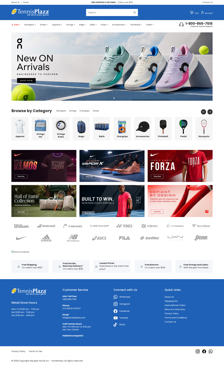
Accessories (118, 24)
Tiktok (122, 324)
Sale (16, 24)
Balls (92, 24)
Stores (26, 2)
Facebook (124, 311)
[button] (107, 98)
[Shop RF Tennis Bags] (43, 200)
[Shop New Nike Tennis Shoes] (111, 165)
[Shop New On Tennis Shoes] (112, 66)
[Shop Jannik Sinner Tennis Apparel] (180, 165)
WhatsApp (124, 296)
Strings (69, 24)
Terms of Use (35, 351)
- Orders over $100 (112, 2)
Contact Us (207, 2)
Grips (103, 24)
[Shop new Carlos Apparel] (43, 165)
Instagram (124, 303)
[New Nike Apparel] (111, 200)
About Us (15, 2)
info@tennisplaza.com (73, 317)
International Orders (175, 305)
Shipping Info (171, 301)
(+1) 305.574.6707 (71, 308)
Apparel (56, 24)
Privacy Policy (172, 313)
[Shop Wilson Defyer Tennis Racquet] (180, 200)
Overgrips (84, 110)
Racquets (29, 24)
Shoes (43, 24)
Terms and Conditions (176, 317)
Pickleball (135, 24)
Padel (149, 24)
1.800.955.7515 (69, 299)
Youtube (124, 317)
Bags (81, 24)
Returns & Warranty (175, 309)
